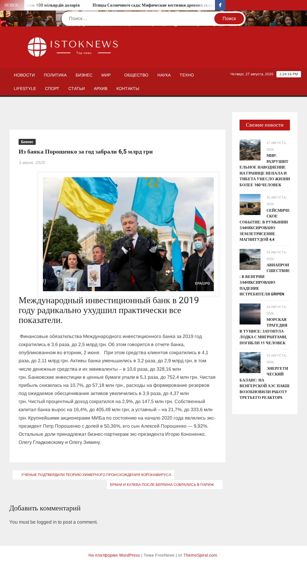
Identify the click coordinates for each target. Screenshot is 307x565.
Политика (55, 75)
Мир (106, 75)
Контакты (127, 88)
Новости (24, 75)
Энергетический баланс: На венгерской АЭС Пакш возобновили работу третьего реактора (264, 383)
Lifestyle (25, 88)
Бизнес (84, 75)
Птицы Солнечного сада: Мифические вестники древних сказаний (148, 5)
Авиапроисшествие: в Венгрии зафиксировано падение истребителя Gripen (265, 279)
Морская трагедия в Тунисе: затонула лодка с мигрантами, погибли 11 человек (263, 331)
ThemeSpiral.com (200, 555)
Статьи (76, 88)
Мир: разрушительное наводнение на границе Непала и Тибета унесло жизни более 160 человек (265, 170)
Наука (164, 75)
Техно (187, 75)
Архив (100, 88)
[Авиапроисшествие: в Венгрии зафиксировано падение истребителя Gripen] (250, 259)
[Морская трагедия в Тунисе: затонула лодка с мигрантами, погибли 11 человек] (250, 313)
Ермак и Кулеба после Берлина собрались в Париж (162, 485)
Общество (136, 75)
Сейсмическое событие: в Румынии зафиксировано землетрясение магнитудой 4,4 (265, 225)
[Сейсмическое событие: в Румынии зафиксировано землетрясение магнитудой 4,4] (250, 204)
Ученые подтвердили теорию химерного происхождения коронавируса (96, 475)
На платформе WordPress (114, 555)
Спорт (52, 88)
